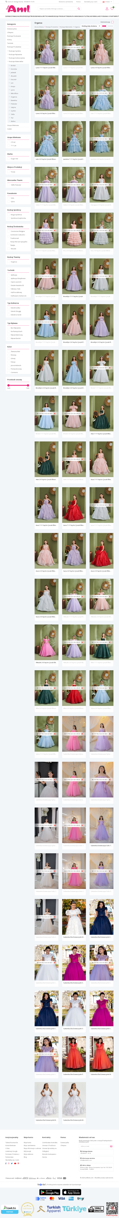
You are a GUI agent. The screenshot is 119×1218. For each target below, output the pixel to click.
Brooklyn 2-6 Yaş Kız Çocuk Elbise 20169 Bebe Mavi (81, 388)
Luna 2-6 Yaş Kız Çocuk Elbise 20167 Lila (49, 113)
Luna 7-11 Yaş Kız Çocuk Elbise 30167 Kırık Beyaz (80, 68)
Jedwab (13, 72)
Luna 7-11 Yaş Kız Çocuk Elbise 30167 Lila (50, 68)
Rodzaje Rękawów (15, 54)
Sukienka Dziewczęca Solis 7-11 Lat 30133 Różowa (80, 845)
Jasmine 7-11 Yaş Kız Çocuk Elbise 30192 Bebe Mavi (81, 159)
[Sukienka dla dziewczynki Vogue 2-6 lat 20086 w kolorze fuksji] (101, 1008)
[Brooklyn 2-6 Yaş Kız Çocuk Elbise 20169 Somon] (74, 322)
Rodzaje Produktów (60, 16)
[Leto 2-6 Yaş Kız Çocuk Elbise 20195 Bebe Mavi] (46, 139)
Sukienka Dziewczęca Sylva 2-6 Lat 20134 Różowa (80, 800)
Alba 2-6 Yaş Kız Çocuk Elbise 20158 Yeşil (50, 708)
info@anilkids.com (86, 1160)
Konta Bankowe (10, 1145)
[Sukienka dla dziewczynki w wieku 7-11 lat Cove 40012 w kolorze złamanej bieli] (74, 917)
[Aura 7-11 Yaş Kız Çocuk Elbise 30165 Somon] (101, 459)
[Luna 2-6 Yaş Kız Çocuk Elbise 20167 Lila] (46, 93)
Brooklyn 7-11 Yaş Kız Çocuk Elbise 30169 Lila (78, 296)
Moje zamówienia (29, 1145)
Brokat (13, 65)
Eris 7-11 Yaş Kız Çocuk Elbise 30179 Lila (49, 251)
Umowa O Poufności (49, 1145)
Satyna (13, 107)
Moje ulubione (113, 7)
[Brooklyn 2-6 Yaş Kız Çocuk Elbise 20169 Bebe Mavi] (74, 368)
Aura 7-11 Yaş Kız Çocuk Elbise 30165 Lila (50, 525)
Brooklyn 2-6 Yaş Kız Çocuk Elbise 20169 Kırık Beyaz (53, 388)
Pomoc (78, 2)
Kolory (42, 16)
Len (12, 83)
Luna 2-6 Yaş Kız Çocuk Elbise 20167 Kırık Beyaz (79, 113)
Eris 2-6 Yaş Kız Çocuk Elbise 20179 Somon (78, 251)
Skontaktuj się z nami (90, 2)
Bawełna (14, 100)
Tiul (12, 118)
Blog (90, 16)
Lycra (13, 90)
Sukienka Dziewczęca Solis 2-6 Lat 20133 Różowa (80, 891)
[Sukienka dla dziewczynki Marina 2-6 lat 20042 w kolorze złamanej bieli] (74, 1100)
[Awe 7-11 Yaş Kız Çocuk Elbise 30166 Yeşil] (101, 413)
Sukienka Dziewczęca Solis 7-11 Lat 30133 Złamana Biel (55, 891)
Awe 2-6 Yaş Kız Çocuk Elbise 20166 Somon (78, 479)
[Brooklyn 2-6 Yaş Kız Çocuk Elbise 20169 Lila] (101, 322)
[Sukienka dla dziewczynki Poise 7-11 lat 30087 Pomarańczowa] (74, 1054)
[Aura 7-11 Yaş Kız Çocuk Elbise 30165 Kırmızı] (74, 505)
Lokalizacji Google (11, 1151)
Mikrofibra (14, 93)
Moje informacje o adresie (32, 1148)
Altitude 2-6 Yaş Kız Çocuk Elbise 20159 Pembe (52, 662)
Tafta (13, 114)
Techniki (48, 16)
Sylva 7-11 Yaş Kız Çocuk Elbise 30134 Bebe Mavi (52, 754)
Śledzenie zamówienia (66, 2)
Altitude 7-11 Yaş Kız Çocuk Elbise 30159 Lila (78, 617)
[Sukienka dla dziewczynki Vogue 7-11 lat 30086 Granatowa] (101, 917)
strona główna (39, 27)
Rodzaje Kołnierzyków (17, 58)
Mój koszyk (27, 1151)
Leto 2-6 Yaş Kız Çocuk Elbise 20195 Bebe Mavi (52, 159)
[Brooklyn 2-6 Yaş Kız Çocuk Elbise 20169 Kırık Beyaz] (46, 368)
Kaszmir (14, 79)
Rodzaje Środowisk (31, 16)
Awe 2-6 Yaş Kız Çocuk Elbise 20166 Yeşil (50, 479)
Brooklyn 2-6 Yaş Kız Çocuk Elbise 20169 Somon (79, 342)
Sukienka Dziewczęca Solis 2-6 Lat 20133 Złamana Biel (55, 937)
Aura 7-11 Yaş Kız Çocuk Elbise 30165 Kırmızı (78, 525)
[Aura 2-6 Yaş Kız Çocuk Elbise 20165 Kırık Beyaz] (46, 596)
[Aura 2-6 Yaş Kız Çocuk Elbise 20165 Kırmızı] (101, 551)
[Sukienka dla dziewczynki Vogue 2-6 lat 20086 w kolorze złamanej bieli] (74, 1008)
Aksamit (13, 76)
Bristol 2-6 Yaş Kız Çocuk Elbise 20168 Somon (78, 434)
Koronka (14, 69)
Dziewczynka (10, 16)
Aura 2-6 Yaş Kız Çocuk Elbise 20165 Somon (51, 571)
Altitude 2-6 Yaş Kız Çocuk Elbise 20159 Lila (78, 662)
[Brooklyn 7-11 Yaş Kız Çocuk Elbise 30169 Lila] (74, 276)
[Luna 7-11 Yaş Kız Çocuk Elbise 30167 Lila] (46, 47)
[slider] (8, 385)
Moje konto (27, 1143)
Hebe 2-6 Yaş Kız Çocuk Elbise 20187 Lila (77, 205)
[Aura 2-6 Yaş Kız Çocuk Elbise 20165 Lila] (74, 551)
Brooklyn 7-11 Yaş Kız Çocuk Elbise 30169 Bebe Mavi (54, 342)
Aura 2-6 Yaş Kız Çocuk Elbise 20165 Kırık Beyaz (52, 617)
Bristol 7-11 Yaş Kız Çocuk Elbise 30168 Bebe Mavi (53, 434)
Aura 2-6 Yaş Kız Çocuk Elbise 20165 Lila (77, 571)
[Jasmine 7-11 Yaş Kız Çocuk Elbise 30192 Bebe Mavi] (74, 139)
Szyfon (13, 111)
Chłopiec (19, 16)
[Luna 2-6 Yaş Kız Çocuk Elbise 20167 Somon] (101, 47)
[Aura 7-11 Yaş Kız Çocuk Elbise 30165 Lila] (46, 505)
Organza (14, 97)
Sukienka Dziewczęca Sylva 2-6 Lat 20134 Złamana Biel (55, 845)
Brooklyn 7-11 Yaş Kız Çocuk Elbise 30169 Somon (52, 296)
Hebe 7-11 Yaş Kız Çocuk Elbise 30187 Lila (50, 205)
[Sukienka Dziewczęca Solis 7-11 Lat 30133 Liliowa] (101, 825)
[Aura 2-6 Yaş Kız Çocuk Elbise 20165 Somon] (46, 551)
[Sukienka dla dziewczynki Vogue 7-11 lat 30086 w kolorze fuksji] (74, 962)
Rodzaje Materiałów (16, 61)
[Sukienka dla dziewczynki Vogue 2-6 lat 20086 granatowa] (46, 1008)
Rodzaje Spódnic (15, 51)
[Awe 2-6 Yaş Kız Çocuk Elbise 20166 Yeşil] (46, 459)
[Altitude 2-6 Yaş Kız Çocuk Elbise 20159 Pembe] (46, 642)
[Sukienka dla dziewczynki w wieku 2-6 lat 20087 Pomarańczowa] (101, 1054)
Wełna (13, 121)
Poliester (14, 104)
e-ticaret (59, 1184)
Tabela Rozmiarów (11, 1143)
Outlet (84, 16)
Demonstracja (105, 22)
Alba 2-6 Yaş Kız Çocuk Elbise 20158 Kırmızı (78, 708)
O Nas (7, 1148)
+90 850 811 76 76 (85, 1153)
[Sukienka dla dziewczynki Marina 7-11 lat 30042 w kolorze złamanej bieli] (46, 1100)
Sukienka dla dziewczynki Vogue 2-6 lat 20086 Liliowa (54, 1074)
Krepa (13, 86)
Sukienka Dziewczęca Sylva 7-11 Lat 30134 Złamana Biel (55, 800)
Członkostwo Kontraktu (49, 1143)
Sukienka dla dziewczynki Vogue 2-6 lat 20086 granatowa (56, 1029)
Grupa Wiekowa (75, 16)
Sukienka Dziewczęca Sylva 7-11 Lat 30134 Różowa (81, 754)
